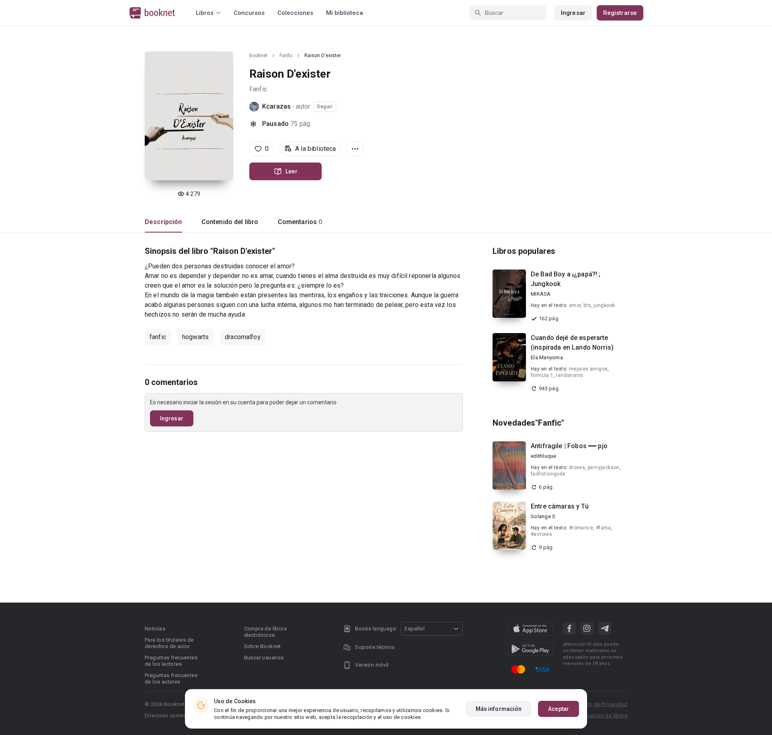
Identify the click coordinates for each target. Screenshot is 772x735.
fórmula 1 (542, 375)
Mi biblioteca (344, 12)
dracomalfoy (243, 337)
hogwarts (195, 337)
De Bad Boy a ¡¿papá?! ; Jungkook (565, 279)
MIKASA (541, 294)
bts (587, 305)
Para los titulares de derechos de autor (169, 643)
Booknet (258, 55)
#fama (603, 528)
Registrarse (620, 12)
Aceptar (558, 709)
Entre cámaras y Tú (560, 506)
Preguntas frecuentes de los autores (171, 678)
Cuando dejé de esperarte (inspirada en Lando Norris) (572, 342)
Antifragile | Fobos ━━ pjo (569, 446)
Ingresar (573, 12)
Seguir (325, 106)
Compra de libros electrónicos (265, 632)
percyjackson (604, 467)
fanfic (158, 337)
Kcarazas (276, 106)
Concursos (249, 12)
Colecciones (295, 12)
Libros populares (524, 251)
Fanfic (286, 55)
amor (575, 305)
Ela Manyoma (547, 357)
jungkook (604, 305)
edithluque (543, 456)
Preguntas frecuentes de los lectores (171, 661)
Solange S (543, 516)
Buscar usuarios (264, 658)
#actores (541, 534)
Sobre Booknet (262, 646)
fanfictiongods (548, 474)
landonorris (569, 375)
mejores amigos (588, 369)
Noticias (155, 629)
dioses (577, 467)
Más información (499, 709)
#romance (581, 528)
